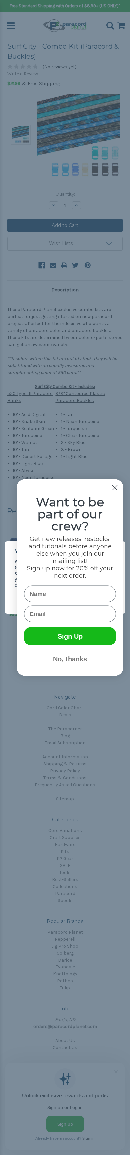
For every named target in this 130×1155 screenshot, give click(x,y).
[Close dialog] (115, 488)
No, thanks (70, 659)
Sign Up (70, 636)
